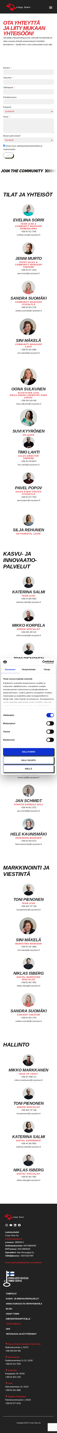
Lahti (10, 1383)
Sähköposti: (8, 87)
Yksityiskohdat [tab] (28, 669)
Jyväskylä (12, 1370)
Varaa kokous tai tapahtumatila (24, 1304)
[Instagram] (7, 1225)
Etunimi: (7, 68)
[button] (50, 7)
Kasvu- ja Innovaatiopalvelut (22, 1299)
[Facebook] (19, 1225)
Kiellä (28, 769)
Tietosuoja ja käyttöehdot (21, 1334)
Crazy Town (12, 1314)
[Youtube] (11, 1225)
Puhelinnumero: (10, 97)
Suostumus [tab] (10, 669)
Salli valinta (28, 760)
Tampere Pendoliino (17, 1396)
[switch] (50, 723)
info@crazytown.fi (13, 1239)
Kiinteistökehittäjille (18, 1319)
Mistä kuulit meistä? (11, 136)
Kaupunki (7, 107)
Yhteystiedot (13, 1324)
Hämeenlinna (14, 1357)
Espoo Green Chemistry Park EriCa (24, 1344)
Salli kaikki (28, 752)
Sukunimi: (7, 77)
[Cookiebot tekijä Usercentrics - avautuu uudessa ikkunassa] (42, 662)
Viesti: (6, 117)
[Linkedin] (15, 1225)
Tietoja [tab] (47, 669)
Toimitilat (11, 1293)
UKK (8, 1329)
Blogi (9, 1309)
